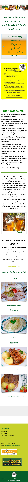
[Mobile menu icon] (25, 2)
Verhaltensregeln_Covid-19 (14, 266)
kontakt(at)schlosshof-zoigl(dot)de (12, 445)
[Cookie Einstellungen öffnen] (2, 480)
